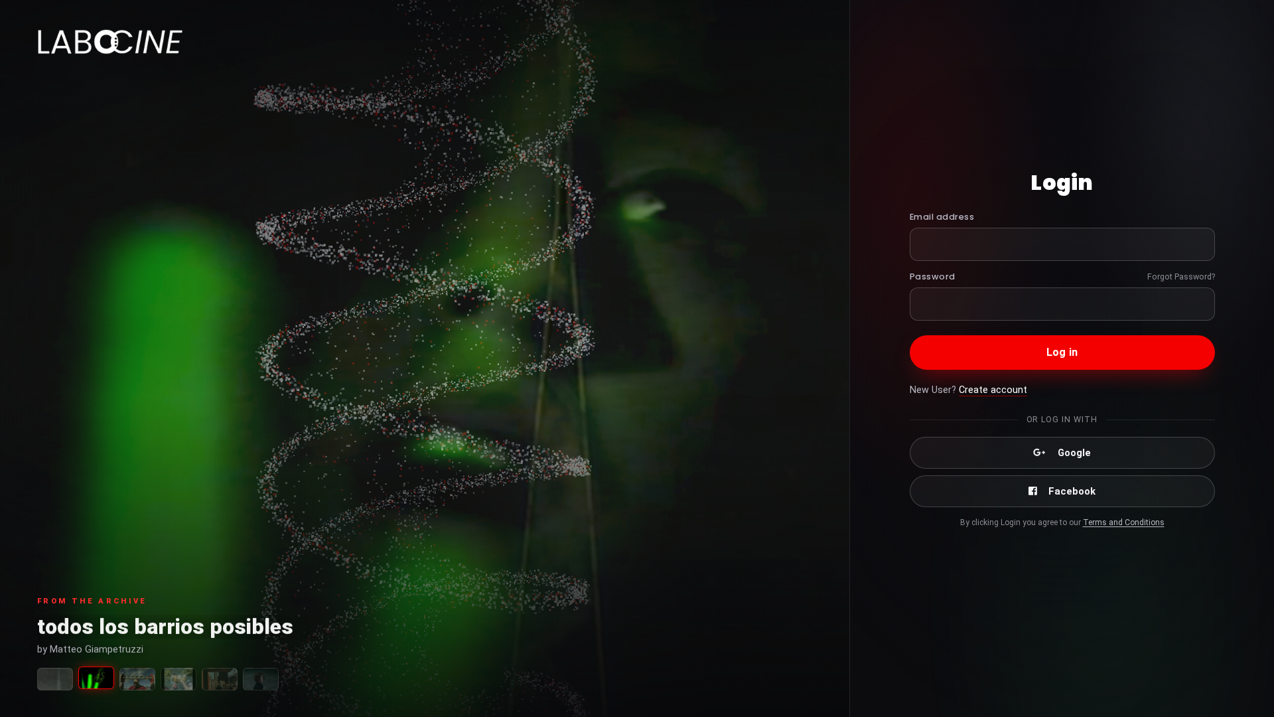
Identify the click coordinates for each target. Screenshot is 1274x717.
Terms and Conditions (1124, 522)
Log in (1062, 352)
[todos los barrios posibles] (96, 678)
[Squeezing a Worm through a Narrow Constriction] (55, 679)
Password (933, 276)
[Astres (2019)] (261, 679)
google (1074, 453)
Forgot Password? (1181, 276)
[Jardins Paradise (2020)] (178, 679)
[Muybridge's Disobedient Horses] (137, 679)
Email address (942, 216)
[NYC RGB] (220, 679)
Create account (993, 390)
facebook (1072, 491)
